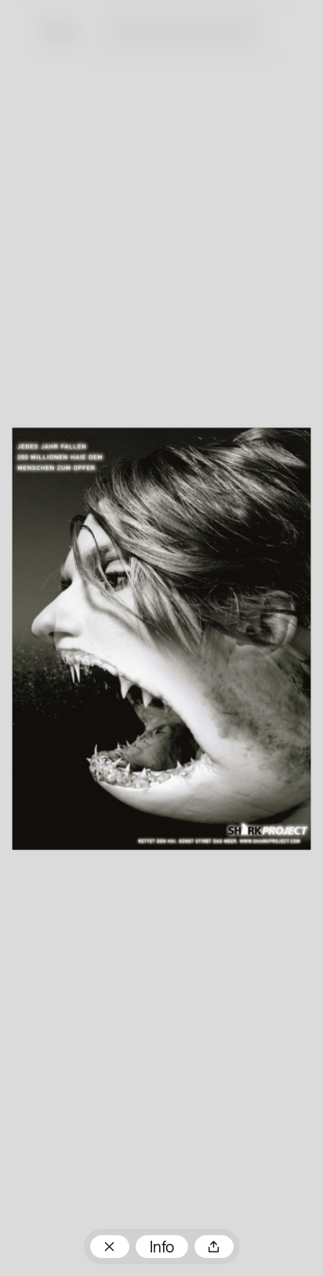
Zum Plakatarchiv (109, 1246)
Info (162, 1248)
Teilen (214, 1246)
